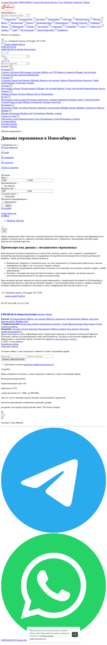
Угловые (13, 94)
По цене (5, 152)
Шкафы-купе (26, 113)
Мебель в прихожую (55, 319)
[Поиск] (1, 60)
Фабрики (68, 2)
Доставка (13, 2)
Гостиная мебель (18, 319)
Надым (29, 23)
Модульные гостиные (30, 72)
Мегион (97, 19)
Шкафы (5, 110)
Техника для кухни (52, 102)
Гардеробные (39, 113)
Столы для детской (74, 88)
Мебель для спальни (36, 319)
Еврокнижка (10, 202)
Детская (5, 86)
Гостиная (5, 69)
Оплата (36, 2)
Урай (15, 30)
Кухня (4, 97)
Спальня (5, 77)
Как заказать (73, 329)
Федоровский (27, 30)
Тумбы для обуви (20, 108)
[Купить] (4, 230)
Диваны (5, 91)
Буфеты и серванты (65, 72)
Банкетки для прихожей (49, 108)
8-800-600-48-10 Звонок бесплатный (18, 49)
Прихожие (6, 108)
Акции (13, 124)
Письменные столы (49, 119)
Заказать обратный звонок (13, 359)
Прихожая (6, 105)
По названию (7, 157)
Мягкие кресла (33, 94)
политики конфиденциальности (38, 364)
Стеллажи (6, 75)
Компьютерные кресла (94, 88)
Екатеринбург (26, 19)
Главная (5, 2)
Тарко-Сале (95, 26)
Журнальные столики (69, 119)
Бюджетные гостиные (49, 324)
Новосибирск (62, 23)
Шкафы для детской (46, 88)
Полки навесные (19, 75)
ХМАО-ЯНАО (25, 2)
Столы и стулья (8, 116)
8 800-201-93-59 (8, 47)
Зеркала (64, 80)
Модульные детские (10, 88)
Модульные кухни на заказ (14, 99)
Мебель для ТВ (49, 72)
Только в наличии (9, 167)
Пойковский (17, 26)
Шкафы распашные (10, 113)
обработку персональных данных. (61, 339)
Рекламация (44, 329)
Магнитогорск (82, 19)
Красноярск (54, 19)
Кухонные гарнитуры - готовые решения (46, 99)
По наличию (7, 162)
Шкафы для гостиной (86, 72)
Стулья (86, 99)
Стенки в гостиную (10, 72)
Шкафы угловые (54, 113)
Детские (22, 94)
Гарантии (77, 2)
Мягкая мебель (8, 321)
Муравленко (16, 23)
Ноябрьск (95, 23)
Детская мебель (73, 319)
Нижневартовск (44, 23)
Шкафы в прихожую (86, 108)
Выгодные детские (93, 324)
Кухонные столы (74, 99)
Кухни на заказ (15, 102)
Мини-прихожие (76, 324)
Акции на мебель (9, 326)
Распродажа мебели (29, 324)
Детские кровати (29, 88)
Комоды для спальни (50, 80)
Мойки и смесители (32, 102)
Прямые (5, 94)
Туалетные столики (24, 83)
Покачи (30, 26)
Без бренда (9, 186)
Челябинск (62, 30)
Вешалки (32, 108)
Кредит (53, 2)
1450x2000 (9, 196)
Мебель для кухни (90, 319)
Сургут (83, 26)
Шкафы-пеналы (68, 108)
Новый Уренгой (79, 23)
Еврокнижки (47, 94)
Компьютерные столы (29, 119)
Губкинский (10, 19)
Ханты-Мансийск (46, 30)
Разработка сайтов (10, 344)
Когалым (40, 19)
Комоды (60, 88)
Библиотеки (33, 75)
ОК (74, 634)
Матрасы (35, 80)
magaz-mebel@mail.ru (15, 44)
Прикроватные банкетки (80, 80)
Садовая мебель (8, 121)
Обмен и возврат (59, 329)
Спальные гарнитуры (11, 80)
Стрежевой (70, 26)
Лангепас (68, 19)
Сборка (86, 2)
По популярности (9, 147)
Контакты (45, 2)
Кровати (26, 80)
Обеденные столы (9, 119)
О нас (60, 2)
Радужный (42, 26)
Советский (56, 26)
